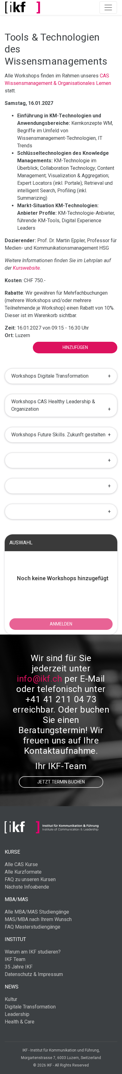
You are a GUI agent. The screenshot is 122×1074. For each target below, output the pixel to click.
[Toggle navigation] (108, 7)
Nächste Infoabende (27, 887)
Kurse (12, 852)
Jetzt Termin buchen (61, 781)
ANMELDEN (61, 623)
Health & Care (19, 1022)
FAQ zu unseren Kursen (30, 879)
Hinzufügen (75, 347)
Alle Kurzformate (23, 872)
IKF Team (15, 959)
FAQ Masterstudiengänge (32, 927)
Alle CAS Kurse (21, 864)
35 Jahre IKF (19, 967)
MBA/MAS (16, 899)
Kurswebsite (26, 268)
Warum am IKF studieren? (33, 952)
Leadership (17, 1014)
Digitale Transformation (30, 1007)
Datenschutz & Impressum (34, 974)
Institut (15, 939)
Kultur (11, 999)
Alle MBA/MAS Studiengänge (37, 912)
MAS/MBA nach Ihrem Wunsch (38, 919)
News (11, 987)
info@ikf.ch (39, 679)
